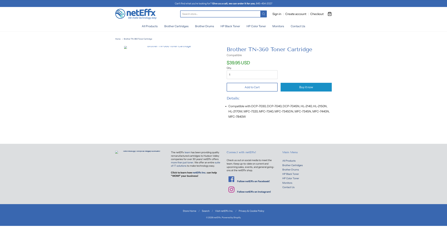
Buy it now (306, 87)
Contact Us (298, 26)
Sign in (276, 14)
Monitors (278, 26)
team (187, 152)
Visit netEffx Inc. (224, 210)
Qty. (229, 68)
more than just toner (182, 162)
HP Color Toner (256, 26)
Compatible (234, 55)
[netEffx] (136, 14)
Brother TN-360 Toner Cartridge (138, 39)
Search (206, 210)
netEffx (217, 217)
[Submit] (263, 13)
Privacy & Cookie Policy (251, 210)
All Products (150, 26)
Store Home (189, 210)
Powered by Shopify (231, 217)
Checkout (317, 14)
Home (117, 39)
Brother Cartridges (176, 26)
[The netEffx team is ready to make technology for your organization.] (140, 165)
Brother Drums (204, 26)
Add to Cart (252, 87)
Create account (295, 14)
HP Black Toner (230, 26)
